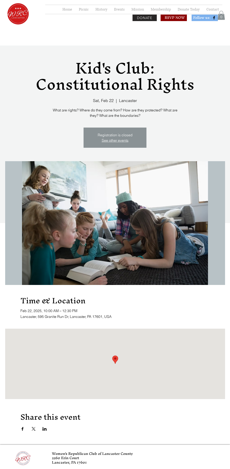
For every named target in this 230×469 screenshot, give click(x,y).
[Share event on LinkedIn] (44, 429)
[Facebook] (214, 17)
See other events (115, 140)
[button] (221, 15)
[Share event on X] (33, 429)
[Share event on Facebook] (22, 429)
